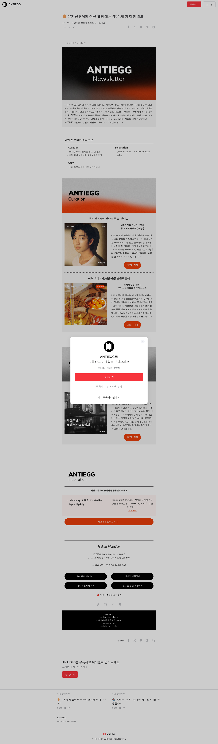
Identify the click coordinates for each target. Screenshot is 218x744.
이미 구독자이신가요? (109, 397)
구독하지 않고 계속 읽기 (109, 386)
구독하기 (109, 377)
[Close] (143, 341)
